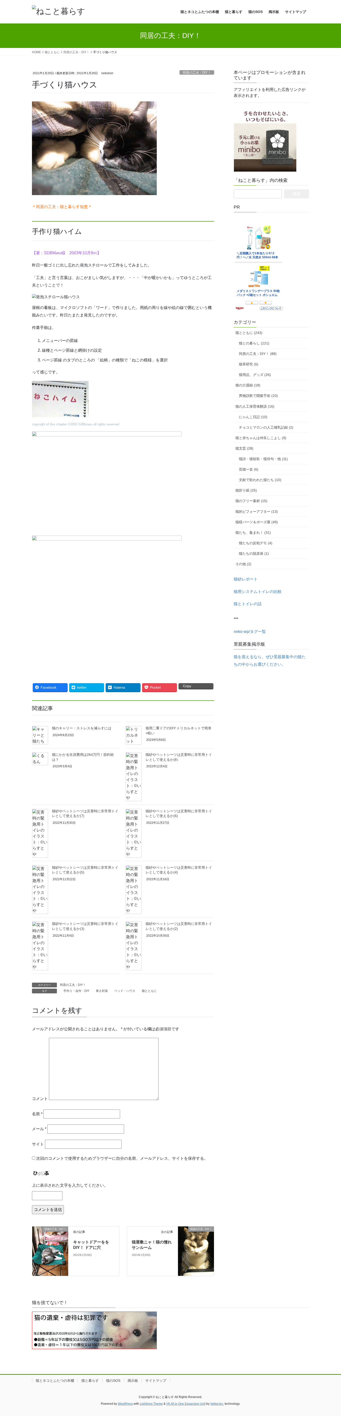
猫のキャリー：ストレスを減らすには (81, 728)
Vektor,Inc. (217, 1404)
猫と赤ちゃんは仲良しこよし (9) (260, 438)
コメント (40, 1099)
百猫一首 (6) (248, 469)
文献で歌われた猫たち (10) (260, 480)
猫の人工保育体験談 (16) (254, 406)
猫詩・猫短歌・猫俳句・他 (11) (263, 459)
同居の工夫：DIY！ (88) (258, 354)
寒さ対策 (102, 991)
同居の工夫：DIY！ (197, 72)
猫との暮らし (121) (254, 343)
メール (39, 1129)
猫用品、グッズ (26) (255, 375)
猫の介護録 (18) (247, 385)
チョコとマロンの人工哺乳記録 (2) (266, 427)
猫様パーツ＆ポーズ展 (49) (256, 522)
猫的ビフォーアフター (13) (256, 512)
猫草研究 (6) (248, 364)
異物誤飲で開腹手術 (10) (258, 396)
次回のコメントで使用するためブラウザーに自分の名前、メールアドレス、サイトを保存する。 (122, 1158)
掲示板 (133, 1381)
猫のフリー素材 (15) (251, 501)
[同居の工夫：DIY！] (50, 1251)
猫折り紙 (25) (246, 490)
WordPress (125, 1404)
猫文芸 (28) (244, 448)
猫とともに (149, 991)
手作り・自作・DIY (76, 991)
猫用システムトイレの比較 (258, 591)
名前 (37, 1114)
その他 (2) (243, 564)
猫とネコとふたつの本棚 (55, 1381)
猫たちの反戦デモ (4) (255, 543)
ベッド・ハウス (124, 991)
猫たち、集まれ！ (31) (253, 533)
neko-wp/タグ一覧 (250, 631)
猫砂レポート (246, 579)
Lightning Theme (151, 1404)
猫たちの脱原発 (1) (254, 554)
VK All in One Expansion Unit (185, 1404)
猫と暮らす (90, 1381)
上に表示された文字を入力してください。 (70, 1185)
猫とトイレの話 (248, 604)
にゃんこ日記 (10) (253, 417)
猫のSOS (113, 1381)
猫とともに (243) (248, 333)
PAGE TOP (328, 1369)
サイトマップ (155, 1381)
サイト (38, 1144)
